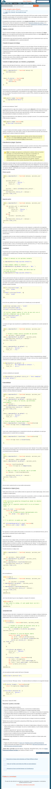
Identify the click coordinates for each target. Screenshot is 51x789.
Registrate (29, 1)
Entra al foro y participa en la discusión (25, 784)
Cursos (19, 3)
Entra (24, 1)
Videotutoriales (26, 3)
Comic (31, 3)
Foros (8, 3)
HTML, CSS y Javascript (10, 12)
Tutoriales (15, 3)
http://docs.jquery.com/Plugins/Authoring (34, 742)
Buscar (36, 5)
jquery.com (22, 742)
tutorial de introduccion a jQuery (36, 23)
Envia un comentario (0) (43, 753)
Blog (11, 3)
